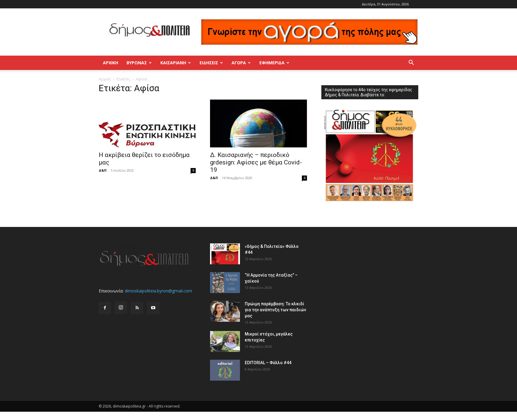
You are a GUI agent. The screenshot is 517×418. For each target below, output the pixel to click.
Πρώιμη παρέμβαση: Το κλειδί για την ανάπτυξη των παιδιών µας (275, 309)
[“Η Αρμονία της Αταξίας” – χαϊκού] (225, 282)
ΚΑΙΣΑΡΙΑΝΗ (173, 62)
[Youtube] (153, 308)
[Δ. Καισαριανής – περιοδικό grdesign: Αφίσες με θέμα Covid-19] (258, 123)
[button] (411, 63)
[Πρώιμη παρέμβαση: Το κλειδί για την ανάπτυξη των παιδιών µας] (225, 311)
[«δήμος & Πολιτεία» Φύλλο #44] (225, 253)
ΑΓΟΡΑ (239, 62)
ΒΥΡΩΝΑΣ (137, 62)
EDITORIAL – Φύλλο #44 (268, 362)
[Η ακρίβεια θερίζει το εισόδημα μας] (147, 123)
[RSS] (137, 308)
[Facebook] (105, 308)
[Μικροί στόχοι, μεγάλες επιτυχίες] (225, 341)
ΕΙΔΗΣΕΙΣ (209, 62)
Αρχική (110, 62)
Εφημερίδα (272, 62)
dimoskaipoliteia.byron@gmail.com (158, 291)
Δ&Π (103, 170)
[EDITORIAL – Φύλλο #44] (225, 370)
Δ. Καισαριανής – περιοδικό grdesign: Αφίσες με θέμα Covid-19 (256, 162)
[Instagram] (121, 308)
